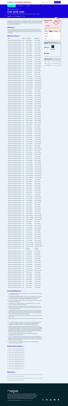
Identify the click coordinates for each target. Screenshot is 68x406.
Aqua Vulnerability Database (19, 2)
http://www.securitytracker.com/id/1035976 (16, 376)
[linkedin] (51, 400)
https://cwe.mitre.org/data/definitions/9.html (16, 368)
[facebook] (43, 400)
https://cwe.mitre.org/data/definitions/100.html (17, 350)
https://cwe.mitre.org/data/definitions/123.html (16, 352)
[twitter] (47, 400)
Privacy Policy (24, 400)
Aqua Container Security (12, 391)
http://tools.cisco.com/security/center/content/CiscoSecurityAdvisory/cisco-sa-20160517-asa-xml (26, 374)
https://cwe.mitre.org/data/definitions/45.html (16, 361)
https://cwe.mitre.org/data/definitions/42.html (16, 357)
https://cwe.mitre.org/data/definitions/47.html (16, 365)
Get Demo (57, 2)
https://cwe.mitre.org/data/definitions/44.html (16, 359)
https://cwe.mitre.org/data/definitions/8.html (16, 366)
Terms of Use (29, 400)
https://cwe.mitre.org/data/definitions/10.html (16, 348)
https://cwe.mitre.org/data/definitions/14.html (16, 354)
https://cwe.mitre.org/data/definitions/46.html (16, 363)
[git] (59, 400)
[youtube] (55, 400)
